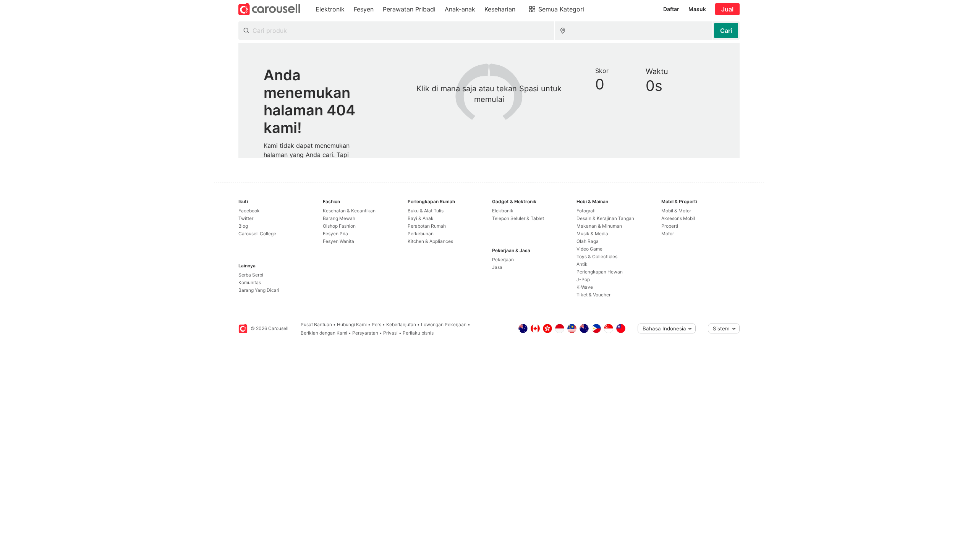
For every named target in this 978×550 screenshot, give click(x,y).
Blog (243, 226)
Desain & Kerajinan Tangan (605, 218)
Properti (669, 226)
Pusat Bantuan (316, 324)
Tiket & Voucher (593, 295)
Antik (582, 264)
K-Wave (584, 287)
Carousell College (257, 233)
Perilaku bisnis (418, 333)
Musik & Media (592, 233)
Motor (667, 233)
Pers (376, 324)
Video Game (589, 249)
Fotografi (586, 211)
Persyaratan (365, 333)
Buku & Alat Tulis (426, 211)
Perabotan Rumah (427, 226)
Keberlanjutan (401, 324)
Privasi (390, 333)
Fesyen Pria (335, 233)
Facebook (249, 211)
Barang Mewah (339, 218)
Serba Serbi (250, 275)
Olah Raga (587, 241)
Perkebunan (421, 233)
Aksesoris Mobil (678, 218)
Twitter (245, 218)
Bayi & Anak (421, 218)
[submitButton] (726, 30)
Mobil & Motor (676, 211)
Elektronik (502, 211)
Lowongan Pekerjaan (443, 324)
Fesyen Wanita (338, 241)
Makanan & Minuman (599, 226)
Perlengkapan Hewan (599, 272)
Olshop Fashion (339, 226)
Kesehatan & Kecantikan (349, 211)
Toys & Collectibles (596, 256)
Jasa (497, 267)
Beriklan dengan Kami (324, 333)
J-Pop (583, 279)
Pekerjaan (503, 259)
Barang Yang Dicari (258, 290)
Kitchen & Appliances (430, 241)
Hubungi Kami (352, 324)
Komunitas (249, 282)
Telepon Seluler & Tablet (518, 218)
